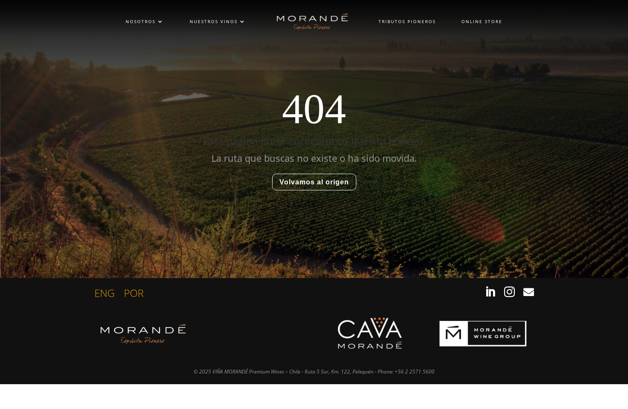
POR (134, 294)
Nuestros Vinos (214, 21)
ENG (104, 294)
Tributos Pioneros (407, 21)
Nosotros (141, 21)
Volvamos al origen (314, 182)
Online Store (481, 21)
